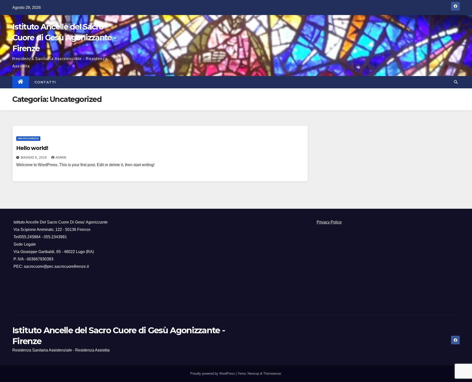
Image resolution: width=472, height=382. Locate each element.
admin (61, 157)
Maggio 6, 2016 (34, 157)
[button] (456, 82)
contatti (45, 82)
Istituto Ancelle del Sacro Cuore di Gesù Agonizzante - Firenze (64, 37)
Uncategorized (28, 138)
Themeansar (272, 373)
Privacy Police (329, 222)
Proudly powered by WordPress (213, 373)
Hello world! (32, 148)
